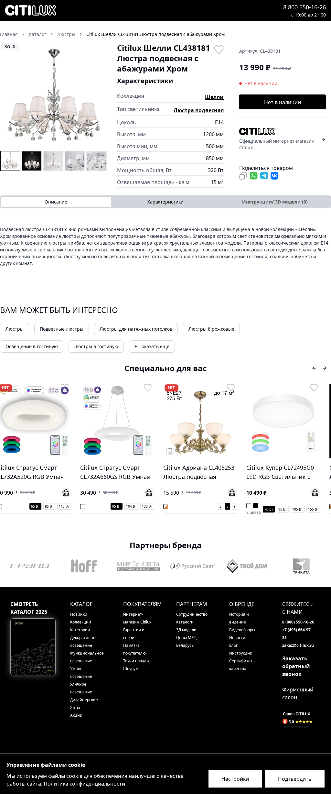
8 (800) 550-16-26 (298, 622)
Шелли (214, 97)
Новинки (78, 614)
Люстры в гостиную (96, 346)
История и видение (239, 618)
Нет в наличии (282, 102)
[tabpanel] (165, 246)
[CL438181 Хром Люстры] (32, 161)
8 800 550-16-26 (304, 7)
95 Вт (44, 506)
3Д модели (186, 630)
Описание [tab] (56, 202)
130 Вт (74, 506)
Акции (76, 715)
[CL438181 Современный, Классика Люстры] (53, 161)
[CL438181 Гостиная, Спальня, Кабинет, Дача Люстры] (75, 161)
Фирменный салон (297, 693)
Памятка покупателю (134, 649)
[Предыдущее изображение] (9, 96)
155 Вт (241, 509)
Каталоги (185, 622)
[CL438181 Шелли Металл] (96, 161)
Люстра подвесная (199, 110)
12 (327, 506)
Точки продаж (136, 661)
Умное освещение (81, 672)
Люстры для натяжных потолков (136, 329)
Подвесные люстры (61, 329)
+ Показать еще (151, 346)
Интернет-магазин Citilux (137, 618)
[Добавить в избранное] (218, 49)
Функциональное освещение (86, 657)
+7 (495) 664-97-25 (297, 633)
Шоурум (130, 668)
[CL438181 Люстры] (10, 161)
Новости (237, 637)
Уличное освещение (81, 688)
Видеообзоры (242, 630)
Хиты (75, 707)
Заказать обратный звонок (296, 666)
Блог (233, 645)
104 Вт (59, 506)
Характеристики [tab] (165, 202)
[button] (53, 96)
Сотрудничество (192, 614)
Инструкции (240, 653)
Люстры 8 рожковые (211, 329)
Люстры (14, 329)
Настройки (235, 778)
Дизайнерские (84, 699)
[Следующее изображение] (97, 96)
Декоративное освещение (84, 641)
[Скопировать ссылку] (243, 176)
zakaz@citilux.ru (298, 645)
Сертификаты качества (242, 664)
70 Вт (196, 509)
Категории (80, 630)
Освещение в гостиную (31, 346)
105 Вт (225, 509)
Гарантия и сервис (133, 633)
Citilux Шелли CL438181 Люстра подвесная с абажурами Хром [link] (155, 34)
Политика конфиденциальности (84, 783)
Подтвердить (295, 778)
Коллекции (80, 622)
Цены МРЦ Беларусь (186, 641)
